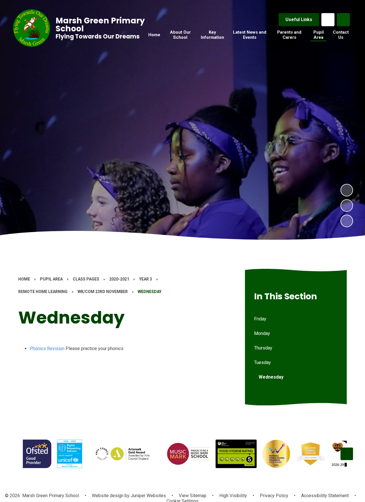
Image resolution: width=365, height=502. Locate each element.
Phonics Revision (47, 348)
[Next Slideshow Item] (346, 190)
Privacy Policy (274, 495)
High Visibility (233, 495)
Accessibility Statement (325, 495)
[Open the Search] (343, 19)
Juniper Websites (147, 495)
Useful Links (298, 19)
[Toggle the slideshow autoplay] (346, 221)
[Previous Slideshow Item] (346, 205)
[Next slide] (346, 454)
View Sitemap (192, 495)
